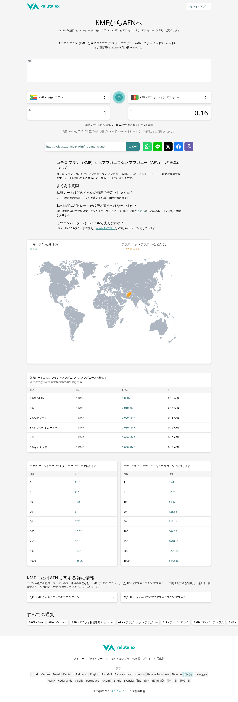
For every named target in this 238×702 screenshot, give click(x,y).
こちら (141, 211)
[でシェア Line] (157, 146)
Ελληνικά (82, 674)
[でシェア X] (168, 146)
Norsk (51, 680)
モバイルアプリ (199, 6)
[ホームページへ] (43, 6)
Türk (146, 680)
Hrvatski (140, 674)
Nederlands (65, 680)
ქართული (201, 674)
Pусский (107, 680)
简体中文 (172, 680)
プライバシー (95, 658)
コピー (133, 146)
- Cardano (57, 622)
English (94, 674)
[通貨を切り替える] (119, 97)
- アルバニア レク (176, 622)
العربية (34, 674)
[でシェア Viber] (188, 146)
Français (120, 674)
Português (92, 680)
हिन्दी (130, 674)
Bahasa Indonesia (158, 674)
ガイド (147, 658)
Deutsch (68, 674)
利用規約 (159, 658)
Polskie (79, 680)
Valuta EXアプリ (105, 228)
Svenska (129, 680)
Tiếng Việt (158, 680)
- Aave (36, 622)
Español (107, 674)
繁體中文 (185, 680)
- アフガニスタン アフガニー (138, 622)
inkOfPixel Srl (118, 691)
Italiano (177, 674)
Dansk (57, 674)
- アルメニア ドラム (209, 622)
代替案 (136, 658)
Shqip (117, 680)
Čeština (45, 674)
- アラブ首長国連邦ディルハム (92, 622)
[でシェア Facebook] (178, 146)
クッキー (79, 658)
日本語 (188, 674)
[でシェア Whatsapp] (147, 146)
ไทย (139, 680)
